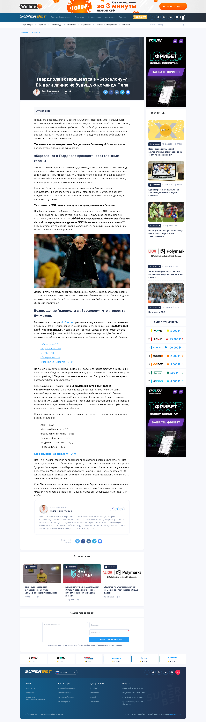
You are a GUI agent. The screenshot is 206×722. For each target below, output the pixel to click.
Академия (109, 17)
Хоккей (93, 697)
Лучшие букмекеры (66, 688)
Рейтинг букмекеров (60, 17)
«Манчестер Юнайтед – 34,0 (56, 361)
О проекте (30, 693)
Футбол (93, 688)
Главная (24, 33)
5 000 (175, 330)
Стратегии (86, 24)
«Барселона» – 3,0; (50, 348)
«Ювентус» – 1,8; (49, 344)
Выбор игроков (64, 693)
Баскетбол (94, 693)
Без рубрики (155, 144)
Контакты (30, 688)
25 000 (175, 339)
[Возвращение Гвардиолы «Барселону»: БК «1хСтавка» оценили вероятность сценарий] (128, 92)
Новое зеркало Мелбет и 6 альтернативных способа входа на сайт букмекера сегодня (165, 152)
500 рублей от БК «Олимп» (133, 697)
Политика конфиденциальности (35, 698)
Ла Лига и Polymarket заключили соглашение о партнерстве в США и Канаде (121, 590)
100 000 (174, 347)
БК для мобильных (66, 697)
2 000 (175, 356)
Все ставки (94, 702)
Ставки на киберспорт (106, 24)
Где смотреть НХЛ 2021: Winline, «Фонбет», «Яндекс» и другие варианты (163, 193)
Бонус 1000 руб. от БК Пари (133, 693)
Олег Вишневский (50, 91)
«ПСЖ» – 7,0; (47, 353)
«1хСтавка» (67, 322)
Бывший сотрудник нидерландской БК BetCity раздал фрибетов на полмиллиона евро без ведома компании (81, 591)
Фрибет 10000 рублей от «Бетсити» (132, 703)
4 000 (175, 381)
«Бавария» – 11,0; (50, 357)
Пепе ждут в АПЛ (156, 312)
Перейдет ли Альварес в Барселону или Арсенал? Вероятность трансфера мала (165, 233)
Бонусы (122, 17)
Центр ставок (94, 17)
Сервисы (42, 24)
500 (174, 372)
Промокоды (56, 24)
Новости (126, 24)
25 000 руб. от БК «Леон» (132, 688)
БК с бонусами (64, 702)
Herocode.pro (175, 714)
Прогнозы (79, 17)
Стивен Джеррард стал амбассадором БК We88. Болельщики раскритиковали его (41, 590)
